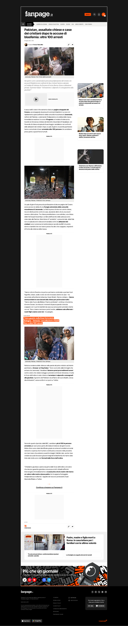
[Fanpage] (27, 592)
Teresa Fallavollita (38, 44)
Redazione (56, 611)
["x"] (39, 580)
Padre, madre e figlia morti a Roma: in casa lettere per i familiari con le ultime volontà (81, 540)
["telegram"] (49, 580)
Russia (68, 24)
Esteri (29, 24)
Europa (62, 24)
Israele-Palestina (54, 24)
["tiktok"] (25, 580)
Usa (73, 24)
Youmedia (55, 597)
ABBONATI (88, 14)
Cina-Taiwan (88, 24)
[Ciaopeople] (103, 621)
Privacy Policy (57, 603)
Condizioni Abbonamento (60, 608)
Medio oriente (79, 24)
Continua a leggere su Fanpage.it (49, 487)
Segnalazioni (56, 600)
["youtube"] (34, 580)
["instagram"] (30, 580)
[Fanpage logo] (37, 14)
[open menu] (23, 24)
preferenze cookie (58, 614)
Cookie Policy (57, 606)
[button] (72, 44)
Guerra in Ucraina (41, 24)
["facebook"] (44, 580)
